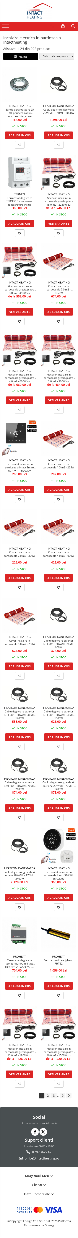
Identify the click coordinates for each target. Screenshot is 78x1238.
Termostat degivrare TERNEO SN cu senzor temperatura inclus (19, 201)
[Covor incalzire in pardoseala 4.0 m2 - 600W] (58, 526)
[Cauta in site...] (73, 26)
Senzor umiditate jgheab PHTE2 (58, 962)
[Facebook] (35, 1132)
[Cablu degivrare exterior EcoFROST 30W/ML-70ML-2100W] (19, 765)
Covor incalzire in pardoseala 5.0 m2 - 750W (19, 642)
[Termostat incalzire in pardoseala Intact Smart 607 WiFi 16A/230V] (19, 438)
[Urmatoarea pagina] (69, 1095)
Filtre (22, 56)
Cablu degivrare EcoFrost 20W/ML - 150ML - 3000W (58, 111)
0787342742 (41, 1152)
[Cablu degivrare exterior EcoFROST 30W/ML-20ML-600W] (58, 615)
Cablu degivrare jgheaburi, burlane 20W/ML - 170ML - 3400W (19, 875)
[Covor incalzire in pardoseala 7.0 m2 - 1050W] (58, 260)
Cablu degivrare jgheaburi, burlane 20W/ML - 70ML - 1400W (58, 785)
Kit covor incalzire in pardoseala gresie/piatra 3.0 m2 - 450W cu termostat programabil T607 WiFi (19, 289)
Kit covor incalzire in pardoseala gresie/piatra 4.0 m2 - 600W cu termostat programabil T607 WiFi (19, 377)
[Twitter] (43, 1132)
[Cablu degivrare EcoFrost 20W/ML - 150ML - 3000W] (58, 84)
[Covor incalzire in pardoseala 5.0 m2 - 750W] (19, 615)
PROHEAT (19, 956)
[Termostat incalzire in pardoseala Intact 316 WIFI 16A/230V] (58, 846)
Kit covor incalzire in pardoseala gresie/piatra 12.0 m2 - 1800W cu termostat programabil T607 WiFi (19, 1052)
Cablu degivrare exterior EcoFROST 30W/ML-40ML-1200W (19, 714)
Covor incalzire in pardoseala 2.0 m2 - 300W (19, 554)
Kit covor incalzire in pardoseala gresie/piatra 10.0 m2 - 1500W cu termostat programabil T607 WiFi (58, 1052)
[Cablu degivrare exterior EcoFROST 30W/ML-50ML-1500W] (58, 695)
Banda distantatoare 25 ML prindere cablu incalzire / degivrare (19, 113)
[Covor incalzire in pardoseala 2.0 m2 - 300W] (19, 526)
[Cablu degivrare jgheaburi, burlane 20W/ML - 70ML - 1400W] (58, 765)
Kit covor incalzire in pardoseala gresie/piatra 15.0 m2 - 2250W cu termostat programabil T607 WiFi (58, 201)
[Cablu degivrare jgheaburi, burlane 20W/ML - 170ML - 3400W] (19, 846)
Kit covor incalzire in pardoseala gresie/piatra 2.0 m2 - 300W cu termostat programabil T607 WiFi (58, 377)
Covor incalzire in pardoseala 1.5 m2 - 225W (58, 465)
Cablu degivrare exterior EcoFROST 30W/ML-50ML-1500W (58, 714)
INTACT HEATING (19, 106)
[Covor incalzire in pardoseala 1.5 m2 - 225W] (58, 438)
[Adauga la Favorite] (19, 145)
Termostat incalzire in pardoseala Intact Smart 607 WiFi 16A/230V (19, 467)
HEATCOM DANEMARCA (58, 106)
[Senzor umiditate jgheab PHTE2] (58, 934)
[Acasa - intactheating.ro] (39, 11)
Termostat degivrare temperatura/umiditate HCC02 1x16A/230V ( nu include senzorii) (19, 963)
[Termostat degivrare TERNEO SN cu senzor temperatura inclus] (19, 172)
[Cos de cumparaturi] (63, 26)
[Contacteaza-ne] (52, 26)
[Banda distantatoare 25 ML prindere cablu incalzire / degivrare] (19, 84)
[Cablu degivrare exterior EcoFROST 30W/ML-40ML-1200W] (19, 695)
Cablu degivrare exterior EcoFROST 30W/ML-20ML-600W (58, 644)
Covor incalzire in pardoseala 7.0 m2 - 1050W (59, 289)
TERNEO (19, 194)
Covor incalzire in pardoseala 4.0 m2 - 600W (58, 554)
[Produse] (6, 27)
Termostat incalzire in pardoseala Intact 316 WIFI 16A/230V (59, 875)
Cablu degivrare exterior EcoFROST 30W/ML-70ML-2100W (19, 785)
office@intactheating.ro (41, 1158)
